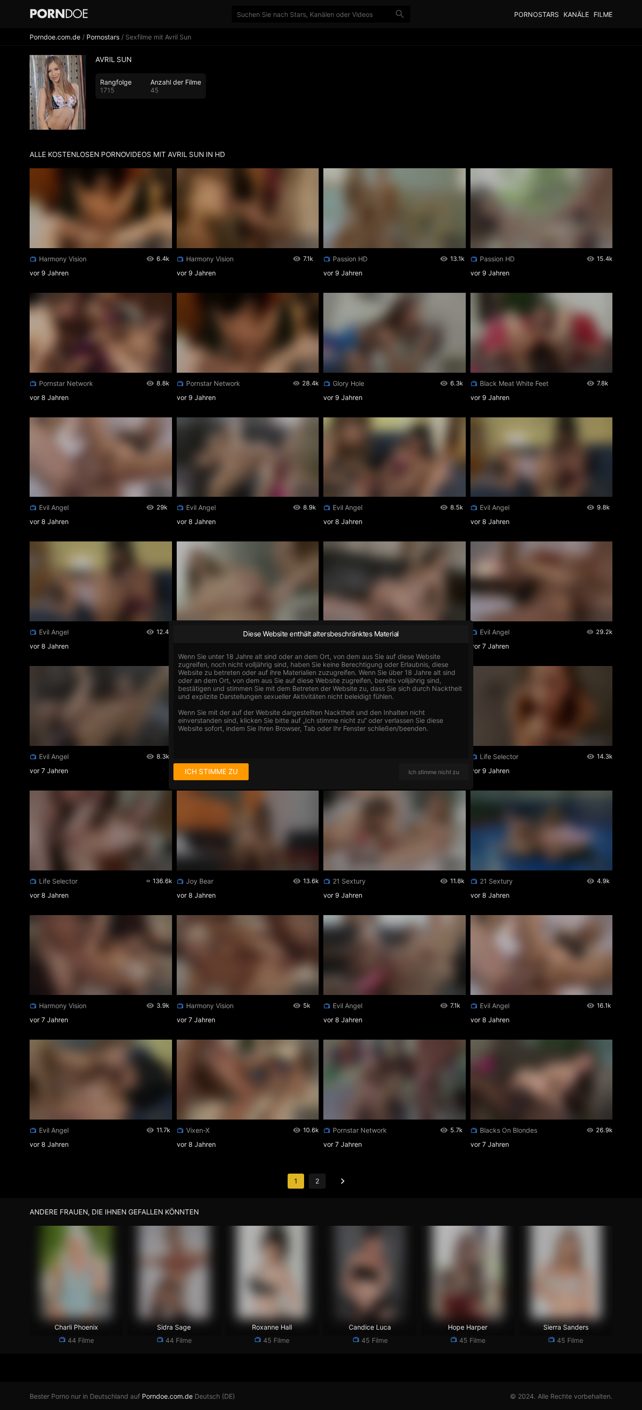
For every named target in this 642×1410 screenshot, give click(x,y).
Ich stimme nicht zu (433, 772)
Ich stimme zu (211, 771)
